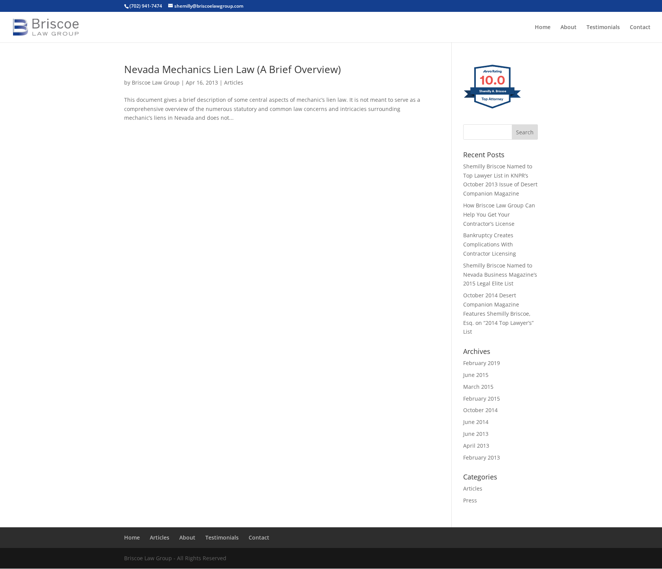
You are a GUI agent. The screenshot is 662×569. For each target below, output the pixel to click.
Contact (640, 27)
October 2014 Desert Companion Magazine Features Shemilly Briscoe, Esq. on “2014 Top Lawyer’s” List (498, 313)
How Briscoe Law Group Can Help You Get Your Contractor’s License (499, 214)
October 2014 (480, 410)
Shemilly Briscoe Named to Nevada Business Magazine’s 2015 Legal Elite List (500, 274)
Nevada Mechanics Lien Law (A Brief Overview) (232, 69)
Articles (233, 82)
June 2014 (475, 422)
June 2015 (475, 374)
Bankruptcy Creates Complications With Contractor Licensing (489, 244)
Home (543, 27)
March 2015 (478, 386)
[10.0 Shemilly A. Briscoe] (493, 108)
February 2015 (481, 398)
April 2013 (476, 445)
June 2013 (475, 433)
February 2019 (481, 363)
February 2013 (481, 457)
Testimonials (603, 27)
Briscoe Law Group (156, 82)
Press (470, 500)
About (568, 27)
